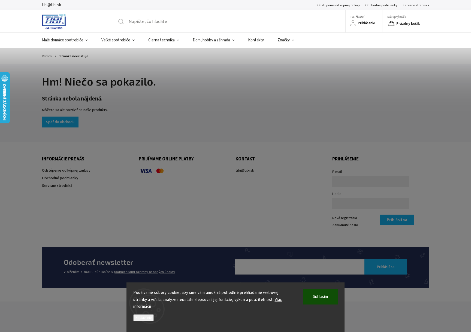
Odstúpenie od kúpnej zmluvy (338, 5)
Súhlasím (320, 297)
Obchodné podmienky (381, 5)
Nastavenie (143, 317)
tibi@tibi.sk (244, 170)
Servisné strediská (416, 5)
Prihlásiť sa (385, 267)
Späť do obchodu (60, 122)
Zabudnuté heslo (345, 225)
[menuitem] (68, 40)
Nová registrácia (344, 217)
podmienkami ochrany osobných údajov (144, 271)
